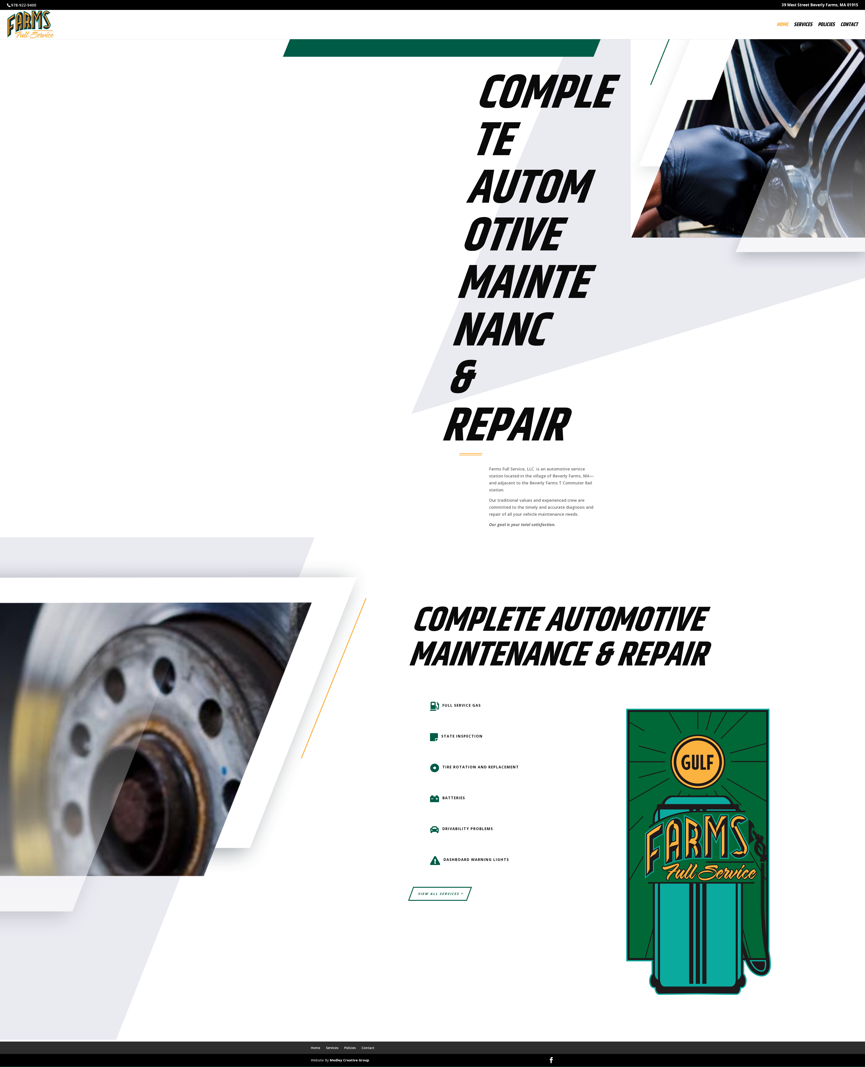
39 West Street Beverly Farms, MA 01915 (820, 5)
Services (803, 26)
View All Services (439, 894)
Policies (826, 26)
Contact (849, 26)
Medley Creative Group (349, 1060)
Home (782, 26)
